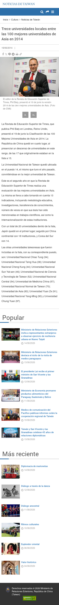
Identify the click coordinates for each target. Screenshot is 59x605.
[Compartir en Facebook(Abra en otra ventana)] (3, 54)
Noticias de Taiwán (30, 19)
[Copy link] (20, 54)
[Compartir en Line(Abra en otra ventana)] (9, 54)
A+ (33, 114)
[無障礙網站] (29, 598)
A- (25, 114)
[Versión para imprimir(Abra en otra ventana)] (17, 54)
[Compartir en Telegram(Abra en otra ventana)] (13, 54)
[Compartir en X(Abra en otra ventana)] (6, 54)
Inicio (5, 19)
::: (3, 1)
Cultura (14, 19)
